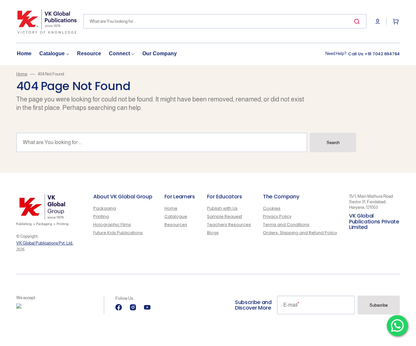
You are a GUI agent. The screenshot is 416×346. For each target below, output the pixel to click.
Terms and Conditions (286, 224)
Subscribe (379, 305)
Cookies (271, 208)
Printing (101, 216)
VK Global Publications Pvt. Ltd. (44, 243)
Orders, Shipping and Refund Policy (300, 233)
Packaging (104, 208)
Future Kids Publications (118, 233)
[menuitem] (24, 54)
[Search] (358, 21)
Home (21, 74)
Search (333, 142)
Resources (175, 224)
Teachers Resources (229, 224)
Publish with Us (222, 208)
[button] (377, 21)
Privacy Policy (277, 216)
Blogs (213, 233)
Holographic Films (112, 224)
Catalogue (175, 216)
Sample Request (224, 216)
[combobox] (225, 21)
